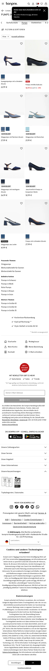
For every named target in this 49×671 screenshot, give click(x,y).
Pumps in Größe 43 (9, 303)
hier (35, 580)
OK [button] (33, 663)
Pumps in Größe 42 (9, 307)
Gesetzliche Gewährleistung (24, 527)
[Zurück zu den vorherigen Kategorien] (1, 22)
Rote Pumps (6, 287)
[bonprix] (11, 4)
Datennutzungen (25, 559)
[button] (5, 36)
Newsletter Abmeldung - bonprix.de (14, 420)
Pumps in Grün (7, 294)
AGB (7, 519)
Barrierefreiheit (20, 523)
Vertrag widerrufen (37, 523)
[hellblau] (27, 129)
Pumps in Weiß (7, 284)
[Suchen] (29, 4)
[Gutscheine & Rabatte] (37, 4)
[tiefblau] (27, 76)
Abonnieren (24, 400)
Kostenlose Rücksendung (24, 317)
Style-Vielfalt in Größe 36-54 (25, 326)
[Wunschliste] (41, 4)
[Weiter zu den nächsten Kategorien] (47, 22)
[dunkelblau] (3, 76)
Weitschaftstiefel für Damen (12, 267)
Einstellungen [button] (16, 663)
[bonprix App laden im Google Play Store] (33, 436)
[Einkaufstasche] (46, 4)
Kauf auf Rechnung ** (23, 322)
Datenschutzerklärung (10, 652)
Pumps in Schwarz (8, 280)
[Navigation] (3, 4)
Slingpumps (6, 264)
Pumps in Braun (7, 291)
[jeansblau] (3, 129)
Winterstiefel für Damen (11, 271)
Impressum (7, 523)
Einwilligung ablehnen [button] (24, 668)
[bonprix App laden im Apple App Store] (15, 436)
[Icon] (21, 43)
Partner (16, 557)
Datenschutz (16, 519)
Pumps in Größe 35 (9, 310)
